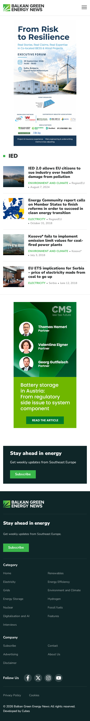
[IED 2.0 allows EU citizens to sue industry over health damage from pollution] (13, 176)
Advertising (10, 654)
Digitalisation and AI (16, 616)
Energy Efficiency (59, 582)
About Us (54, 654)
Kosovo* (77, 251)
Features (53, 616)
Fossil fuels (55, 607)
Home (7, 573)
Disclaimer (10, 663)
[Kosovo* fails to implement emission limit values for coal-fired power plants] (13, 244)
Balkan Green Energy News (32, 706)
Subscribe (23, 474)
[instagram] (48, 678)
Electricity (36, 219)
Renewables (56, 573)
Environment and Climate (48, 183)
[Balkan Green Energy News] (23, 7)
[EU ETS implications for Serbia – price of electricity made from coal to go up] (13, 276)
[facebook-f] (28, 678)
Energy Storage (13, 599)
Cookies (34, 695)
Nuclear (8, 607)
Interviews (10, 624)
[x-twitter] (38, 678)
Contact (53, 645)
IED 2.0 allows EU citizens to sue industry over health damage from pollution (54, 172)
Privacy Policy (12, 695)
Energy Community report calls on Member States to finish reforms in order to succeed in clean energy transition (56, 206)
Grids (6, 590)
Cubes (26, 711)
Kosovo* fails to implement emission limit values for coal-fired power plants (55, 240)
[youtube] (59, 678)
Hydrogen (54, 599)
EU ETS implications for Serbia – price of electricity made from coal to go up (56, 272)
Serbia (53, 283)
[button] (84, 8)
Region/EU (78, 183)
